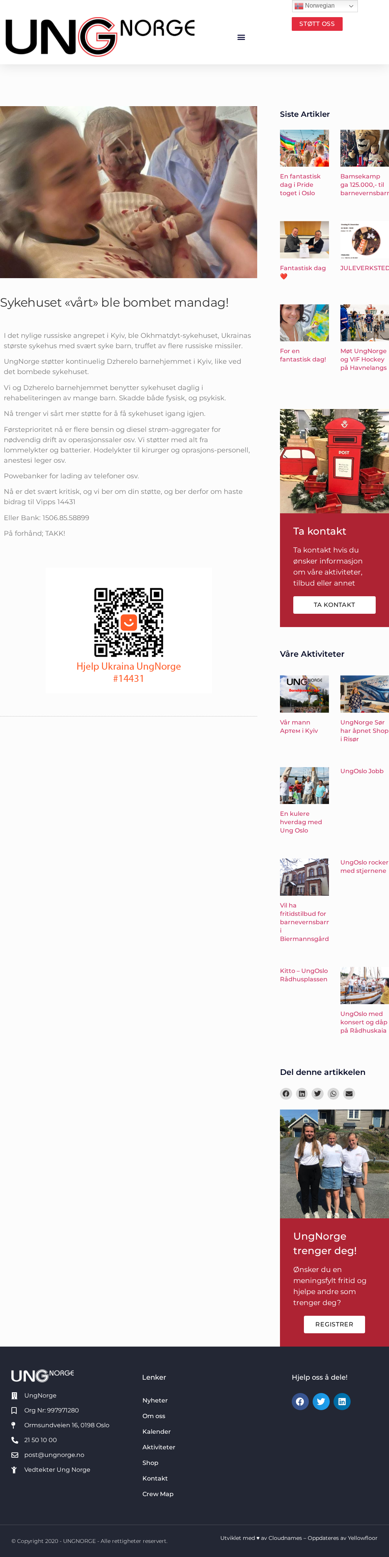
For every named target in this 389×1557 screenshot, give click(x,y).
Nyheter (155, 1400)
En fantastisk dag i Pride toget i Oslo (300, 185)
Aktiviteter (159, 1447)
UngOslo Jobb (362, 771)
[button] (241, 36)
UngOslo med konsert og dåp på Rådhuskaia (363, 1022)
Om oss (153, 1416)
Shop (150, 1462)
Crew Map (158, 1494)
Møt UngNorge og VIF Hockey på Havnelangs (363, 359)
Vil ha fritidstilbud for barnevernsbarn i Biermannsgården (308, 922)
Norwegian (319, 5)
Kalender (156, 1431)
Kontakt (155, 1478)
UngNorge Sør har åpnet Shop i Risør (364, 731)
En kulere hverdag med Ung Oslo (301, 822)
